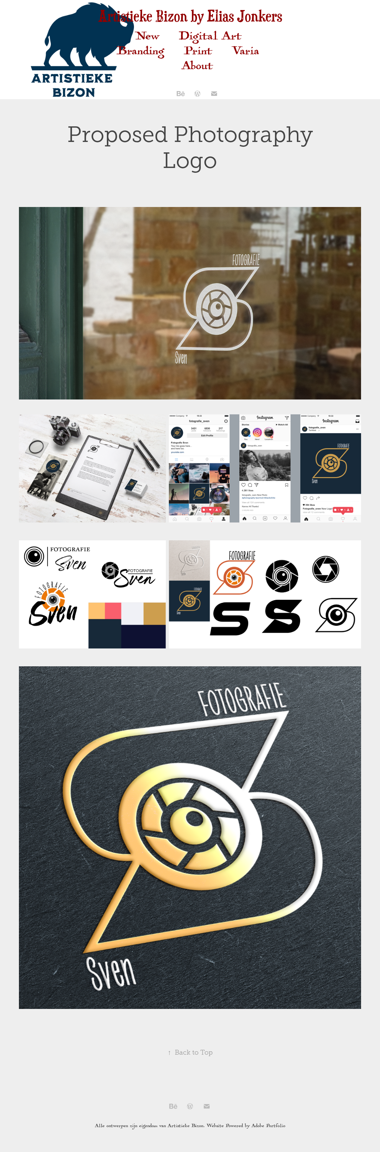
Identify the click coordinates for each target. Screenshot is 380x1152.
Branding (140, 52)
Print (198, 52)
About (197, 67)
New (147, 37)
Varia (245, 52)
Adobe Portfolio (268, 1126)
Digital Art (210, 37)
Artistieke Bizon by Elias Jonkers (190, 15)
